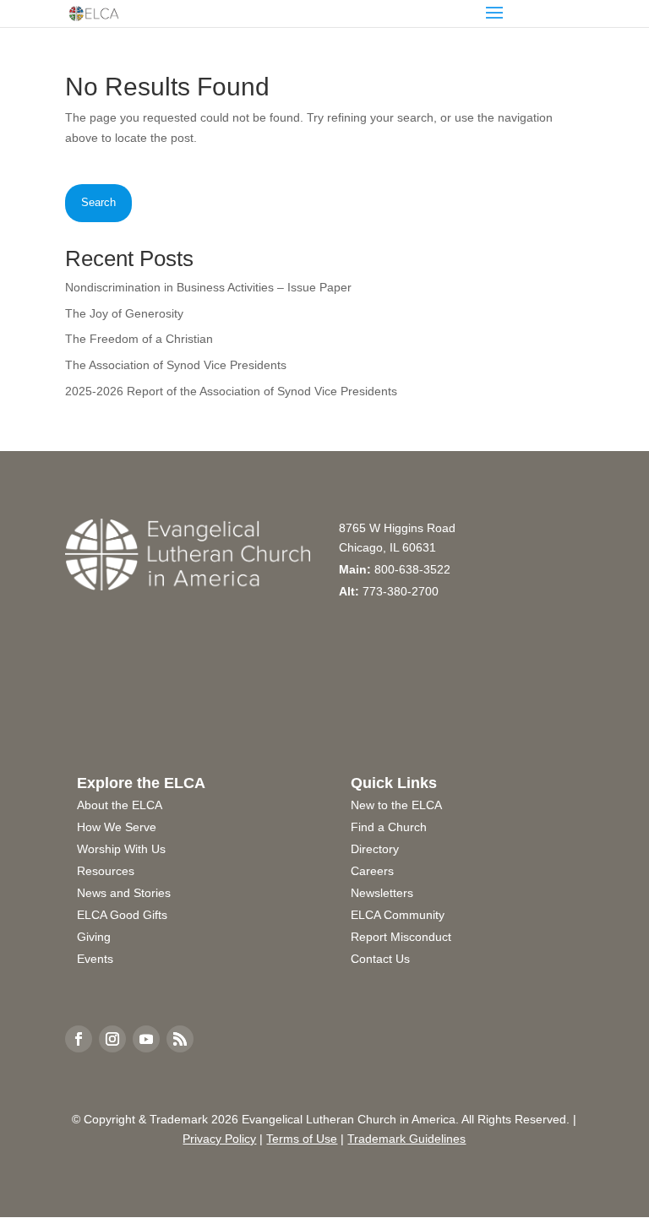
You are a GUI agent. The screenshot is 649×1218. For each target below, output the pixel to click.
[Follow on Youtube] (146, 1038)
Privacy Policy (219, 1138)
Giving (94, 936)
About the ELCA (119, 805)
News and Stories (124, 893)
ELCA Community (397, 915)
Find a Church (389, 827)
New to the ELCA (396, 805)
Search (98, 202)
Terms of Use (301, 1138)
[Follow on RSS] (180, 1038)
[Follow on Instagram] (112, 1038)
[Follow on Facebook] (78, 1038)
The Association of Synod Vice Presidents (175, 365)
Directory (375, 849)
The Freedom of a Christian (139, 338)
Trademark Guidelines (406, 1138)
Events (95, 958)
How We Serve (116, 827)
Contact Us (380, 958)
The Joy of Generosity (124, 313)
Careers (372, 871)
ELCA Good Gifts (122, 915)
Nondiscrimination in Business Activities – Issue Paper (208, 287)
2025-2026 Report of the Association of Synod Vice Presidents (231, 391)
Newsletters (382, 893)
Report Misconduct (401, 936)
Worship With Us (121, 849)
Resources (105, 871)
